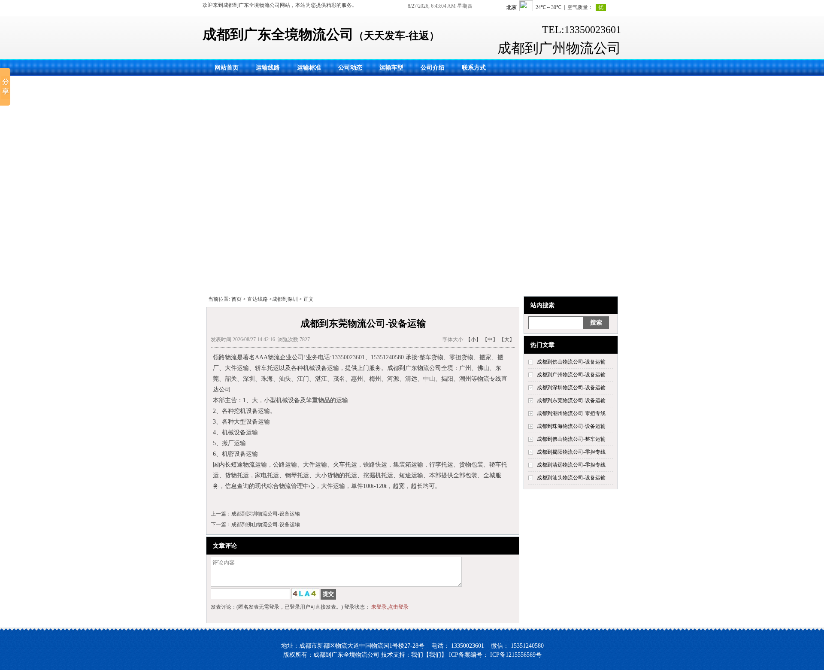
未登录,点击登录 (390, 607)
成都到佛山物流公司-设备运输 (265, 524)
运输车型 (391, 67)
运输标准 (309, 67)
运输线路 (268, 67)
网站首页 (227, 67)
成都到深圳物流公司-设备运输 (265, 514)
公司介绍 (433, 67)
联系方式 (474, 67)
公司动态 (350, 67)
